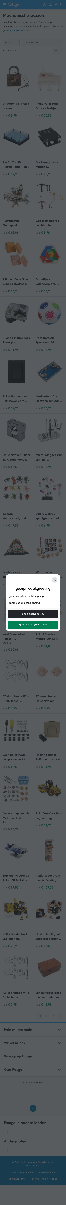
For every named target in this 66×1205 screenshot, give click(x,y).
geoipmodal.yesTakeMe (33, 624)
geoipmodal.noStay (33, 613)
